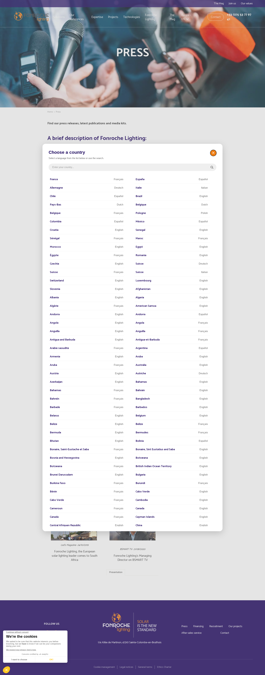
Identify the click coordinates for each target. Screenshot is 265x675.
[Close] (213, 153)
